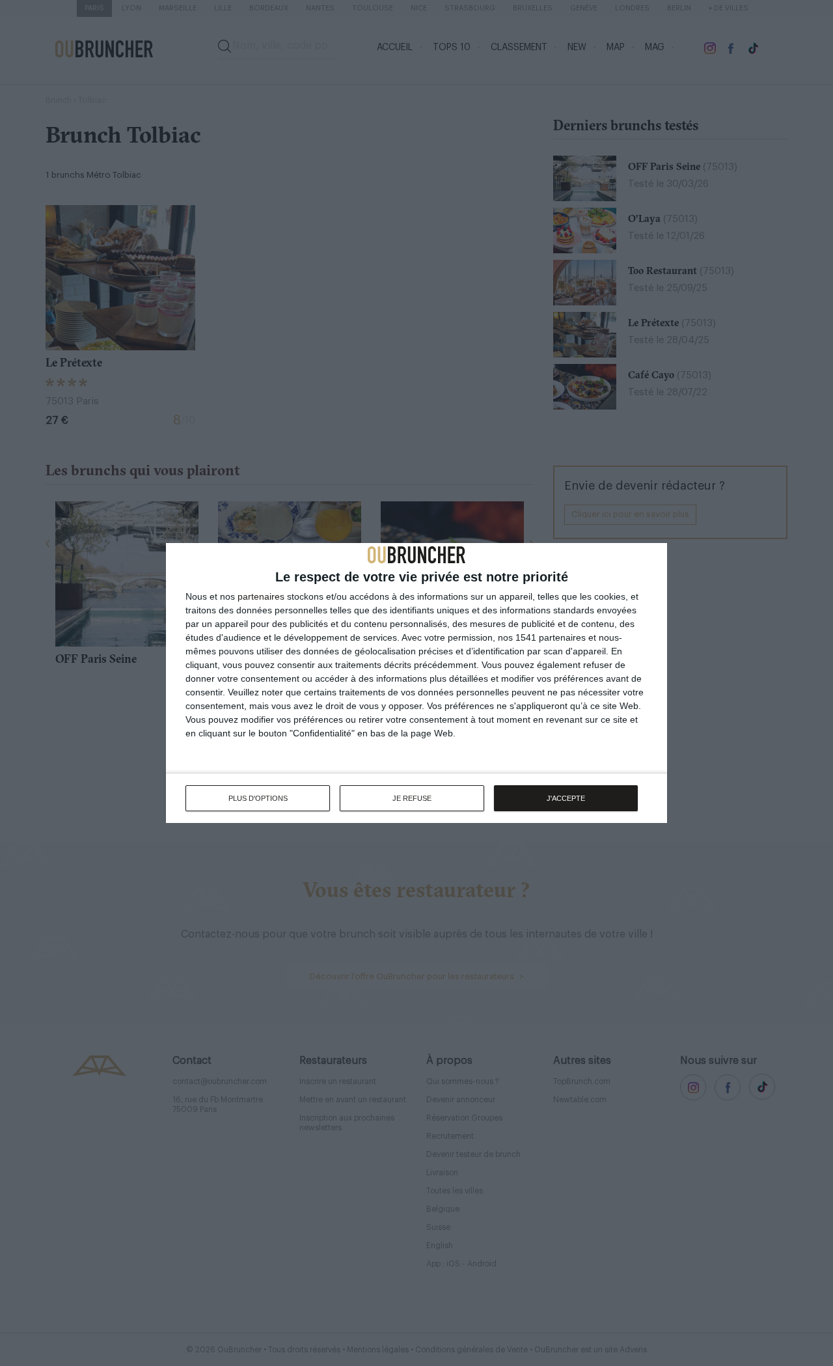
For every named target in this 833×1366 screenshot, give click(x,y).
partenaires (261, 596)
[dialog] (416, 683)
